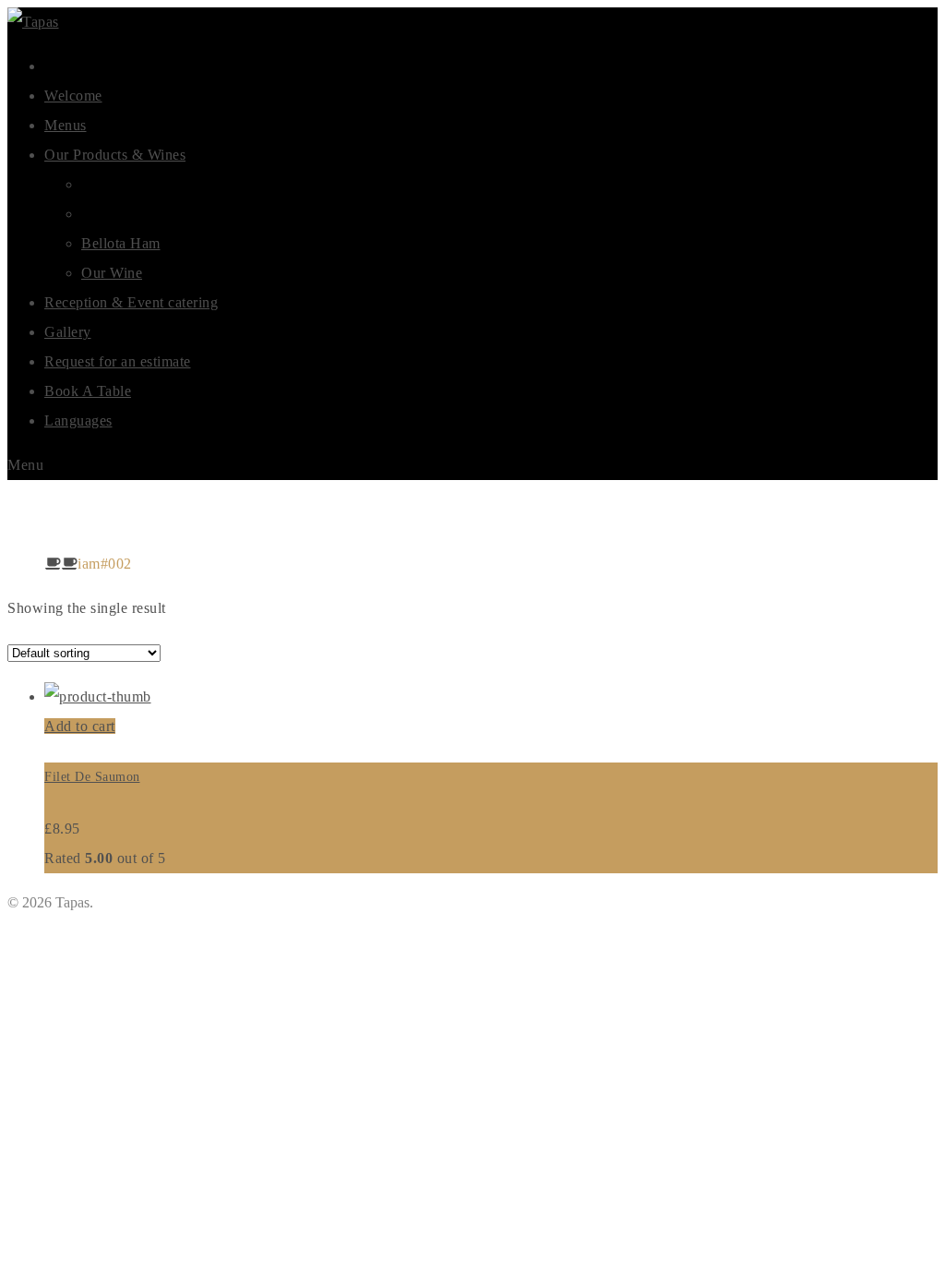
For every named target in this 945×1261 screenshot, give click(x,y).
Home (26, 563)
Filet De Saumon (92, 777)
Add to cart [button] (79, 726)
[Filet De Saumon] (97, 696)
